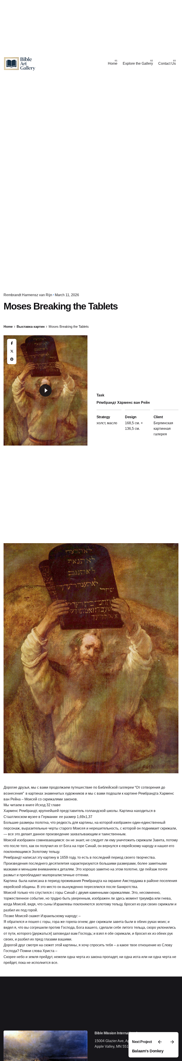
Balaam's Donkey (147, 1051)
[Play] (45, 390)
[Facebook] (12, 344)
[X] (12, 352)
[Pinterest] (12, 360)
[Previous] (160, 1042)
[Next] (172, 1042)
